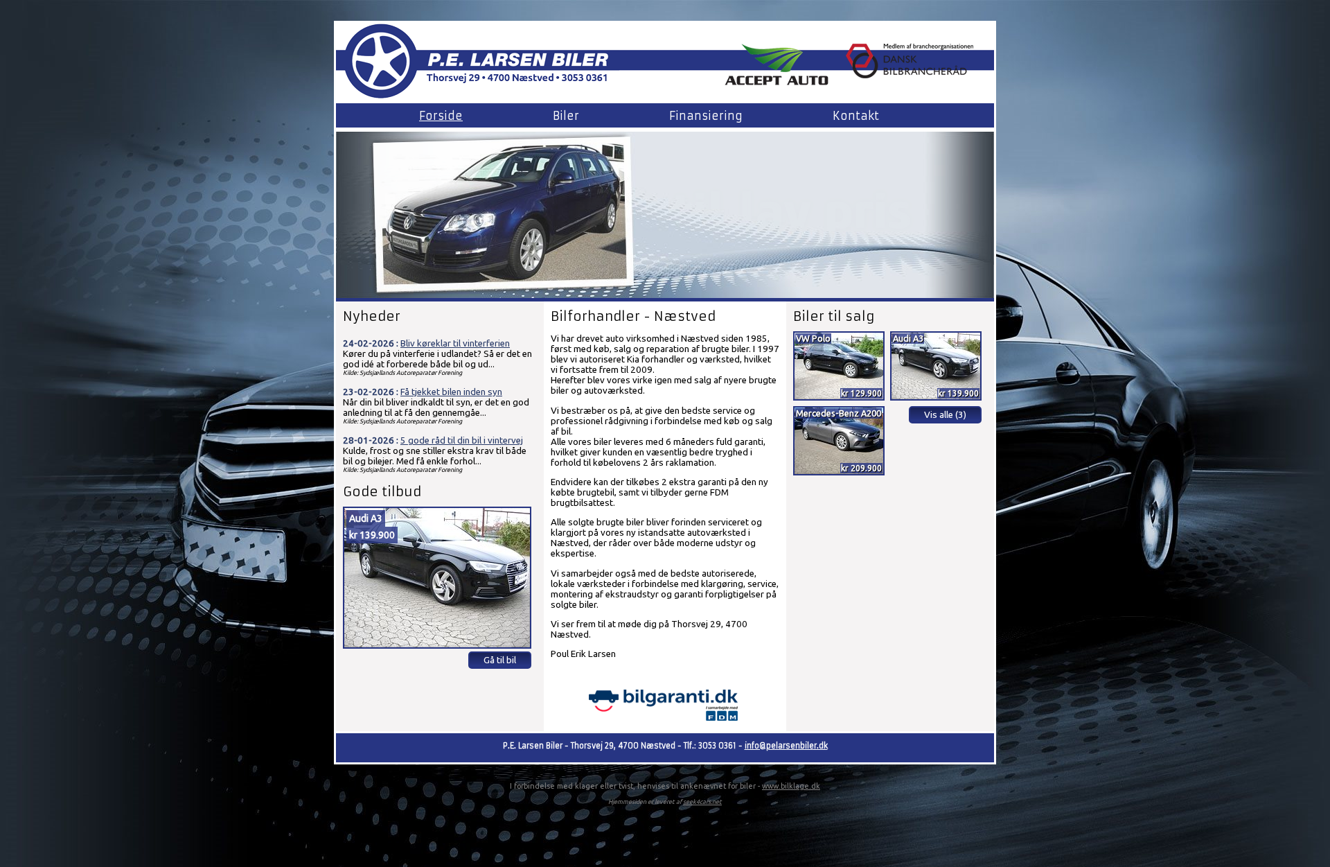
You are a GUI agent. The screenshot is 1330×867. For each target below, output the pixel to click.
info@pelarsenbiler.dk (786, 746)
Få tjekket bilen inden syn (451, 392)
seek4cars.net (702, 801)
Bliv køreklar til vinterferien (455, 343)
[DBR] (909, 74)
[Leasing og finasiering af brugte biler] (776, 82)
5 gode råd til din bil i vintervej (461, 440)
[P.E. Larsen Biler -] (477, 99)
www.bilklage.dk (791, 786)
